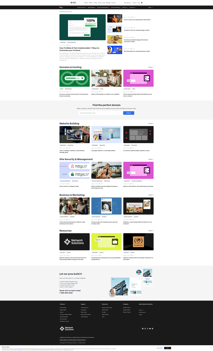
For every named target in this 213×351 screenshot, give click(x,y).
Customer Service (84, 307)
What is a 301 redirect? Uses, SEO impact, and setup (138, 186)
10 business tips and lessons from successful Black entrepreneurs (106, 258)
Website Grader (105, 314)
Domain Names (63, 307)
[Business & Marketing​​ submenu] (120, 7)
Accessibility (83, 309)
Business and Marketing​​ (71, 42)
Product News (62, 252)
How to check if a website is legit (68, 186)
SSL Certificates (63, 319)
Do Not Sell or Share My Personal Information (84, 337)
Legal (61, 337)
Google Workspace (64, 316)
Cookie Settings (84, 316)
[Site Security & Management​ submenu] (109, 7)
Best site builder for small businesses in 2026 (137, 51)
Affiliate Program (126, 307)
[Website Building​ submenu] (95, 7)
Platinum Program (127, 312)
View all (150, 67)
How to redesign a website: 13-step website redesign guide (71, 151)
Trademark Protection (64, 321)
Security (100, 2)
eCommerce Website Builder (66, 314)
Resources (68, 252)
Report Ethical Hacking (86, 314)
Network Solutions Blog (107, 307)
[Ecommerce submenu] (135, 7)
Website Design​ (70, 145)
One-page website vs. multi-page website (103, 150)
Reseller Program (126, 309)
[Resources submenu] (127, 7)
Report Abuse (84, 312)
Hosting (95, 2)
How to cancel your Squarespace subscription (137, 19)
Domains (86, 2)
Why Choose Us (142, 312)
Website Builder (63, 309)
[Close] (211, 348)
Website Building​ (63, 145)
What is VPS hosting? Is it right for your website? (105, 94)
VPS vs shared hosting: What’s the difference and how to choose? (137, 95)
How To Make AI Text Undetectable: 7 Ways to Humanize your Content (79, 49)
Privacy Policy (65, 337)
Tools (103, 316)
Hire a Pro (113, 2)
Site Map (104, 312)
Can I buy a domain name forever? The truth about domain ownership (73, 95)
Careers (140, 314)
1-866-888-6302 (66, 293)
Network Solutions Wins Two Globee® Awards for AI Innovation (138, 258)
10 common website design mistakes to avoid (136, 150)
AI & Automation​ (62, 42)
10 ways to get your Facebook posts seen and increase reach (104, 222)
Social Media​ (72, 216)
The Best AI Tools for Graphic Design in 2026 (136, 30)
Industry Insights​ (95, 252)
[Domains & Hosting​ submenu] (85, 7)
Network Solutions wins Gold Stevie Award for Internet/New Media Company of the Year (72, 258)
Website (90, 2)
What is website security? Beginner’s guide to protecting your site (104, 187)
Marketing (108, 2)
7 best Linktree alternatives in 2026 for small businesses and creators (72, 222)
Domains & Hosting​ (68, 88)
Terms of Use (71, 337)
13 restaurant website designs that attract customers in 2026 (136, 40)
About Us (141, 310)
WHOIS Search (105, 309)
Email (104, 2)
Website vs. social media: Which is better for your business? (137, 222)
